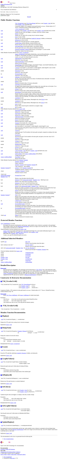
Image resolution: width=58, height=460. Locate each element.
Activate (17, 130)
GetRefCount (18, 200)
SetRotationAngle (19, 116)
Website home (4, 452)
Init (16, 107)
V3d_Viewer (39, 269)
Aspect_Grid (22, 108)
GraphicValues (18, 43)
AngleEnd (17, 101)
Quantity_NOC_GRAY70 (17, 233)
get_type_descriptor (29, 248)
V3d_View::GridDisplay (11, 295)
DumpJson (17, 49)
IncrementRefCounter (20, 203)
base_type (27, 241)
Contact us (18, 452)
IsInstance (17, 179)
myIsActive (28, 260)
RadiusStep (17, 70)
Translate (17, 123)
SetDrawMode (18, 153)
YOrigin (17, 141)
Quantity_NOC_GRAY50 (22, 232)
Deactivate (17, 135)
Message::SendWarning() (23, 226)
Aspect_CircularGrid (23, 52)
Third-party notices (21, 454)
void (2, 30)
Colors (16, 150)
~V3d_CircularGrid (19, 29)
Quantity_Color (47, 23)
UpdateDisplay (6, 223)
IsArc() (43, 99)
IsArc (16, 104)
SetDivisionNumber (19, 61)
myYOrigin (28, 255)
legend (29, 16)
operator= (17, 168)
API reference (12, 449)
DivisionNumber (19, 74)
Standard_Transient (23, 160)
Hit (15, 126)
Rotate (16, 119)
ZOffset (17, 89)
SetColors (17, 30)
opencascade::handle (5, 175)
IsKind (16, 186)
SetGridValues (18, 64)
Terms (8, 454)
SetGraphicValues (19, 46)
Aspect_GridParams (24, 295)
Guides (2, 4)
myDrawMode (28, 262)
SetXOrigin (17, 110)
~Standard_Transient (19, 171)
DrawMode (17, 157)
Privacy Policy (4, 454)
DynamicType (18, 175)
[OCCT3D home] (5, 3)
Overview (3, 449)
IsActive (17, 147)
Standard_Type (4, 176)
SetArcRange (18, 92)
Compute (17, 67)
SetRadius (17, 77)
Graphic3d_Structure (35, 38)
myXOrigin (28, 254)
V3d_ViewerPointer (31, 23)
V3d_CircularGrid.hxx (8, 438)
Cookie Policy (13, 454)
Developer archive (11, 452)
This (16, 195)
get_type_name (28, 244)
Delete (16, 215)
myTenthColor (28, 259)
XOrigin (17, 138)
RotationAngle (18, 144)
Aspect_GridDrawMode (30, 153)
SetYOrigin (17, 113)
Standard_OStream (25, 49)
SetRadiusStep (18, 58)
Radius (16, 81)
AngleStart (17, 98)
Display (17, 33)
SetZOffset (17, 84)
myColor (27, 257)
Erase (16, 36)
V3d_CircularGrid (19, 23)
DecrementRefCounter (20, 208)
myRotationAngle (29, 252)
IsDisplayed (17, 40)
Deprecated (3, 268)
